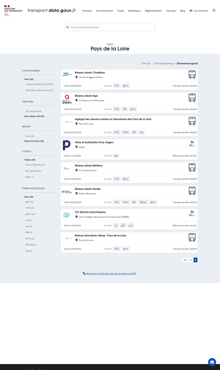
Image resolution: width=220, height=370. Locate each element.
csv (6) (28, 220)
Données (87, 10)
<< (185, 260)
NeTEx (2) (29, 238)
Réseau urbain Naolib (87, 189)
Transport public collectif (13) (39, 84)
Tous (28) (29, 136)
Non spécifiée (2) (33, 170)
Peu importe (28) (33, 111)
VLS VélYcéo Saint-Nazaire (90, 212)
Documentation (104, 10)
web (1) (28, 250)
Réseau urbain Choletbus (90, 73)
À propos (171, 10)
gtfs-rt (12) (30, 214)
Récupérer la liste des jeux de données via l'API (111, 273)
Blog (182, 10)
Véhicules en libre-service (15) (39, 90)
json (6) (28, 226)
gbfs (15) (29, 201)
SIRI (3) (28, 232)
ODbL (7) (29, 176)
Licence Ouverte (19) (35, 164)
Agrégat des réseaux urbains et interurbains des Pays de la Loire (113, 119)
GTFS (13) (29, 207)
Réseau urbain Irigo (86, 96)
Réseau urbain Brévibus (88, 166)
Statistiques (134, 10)
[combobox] (110, 27)
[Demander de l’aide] (212, 362)
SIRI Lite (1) (30, 244)
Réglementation (153, 10)
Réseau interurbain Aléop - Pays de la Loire (100, 235)
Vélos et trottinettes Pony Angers (94, 142)
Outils (120, 10)
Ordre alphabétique (164, 63)
